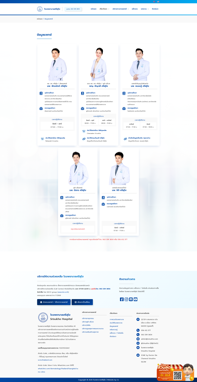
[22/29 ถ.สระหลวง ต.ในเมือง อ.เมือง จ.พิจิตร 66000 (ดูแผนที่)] (147, 323)
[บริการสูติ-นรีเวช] (88, 321)
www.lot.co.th (63, 292)
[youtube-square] (135, 299)
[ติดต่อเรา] (113, 336)
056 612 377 (122, 239)
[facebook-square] (121, 299)
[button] (54, 302)
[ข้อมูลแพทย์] (114, 326)
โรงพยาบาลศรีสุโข (52, 8)
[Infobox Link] (57, 140)
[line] (130, 299)
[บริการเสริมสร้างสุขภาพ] (90, 332)
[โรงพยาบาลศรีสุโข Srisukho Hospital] (145, 349)
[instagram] (126, 299)
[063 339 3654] (144, 334)
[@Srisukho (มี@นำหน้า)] (147, 343)
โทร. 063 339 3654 (103, 289)
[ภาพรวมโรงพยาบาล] (117, 319)
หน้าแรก (39, 19)
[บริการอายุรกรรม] (88, 318)
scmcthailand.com (45, 360)
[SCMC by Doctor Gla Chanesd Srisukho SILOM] (147, 358)
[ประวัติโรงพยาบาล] (116, 323)
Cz (118, 380)
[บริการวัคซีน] (86, 325)
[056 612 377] (143, 330)
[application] (108, 9)
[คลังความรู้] (113, 329)
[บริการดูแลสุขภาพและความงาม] (93, 328)
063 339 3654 (108, 239)
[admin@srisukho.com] (147, 339)
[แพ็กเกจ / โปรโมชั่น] (116, 333)
